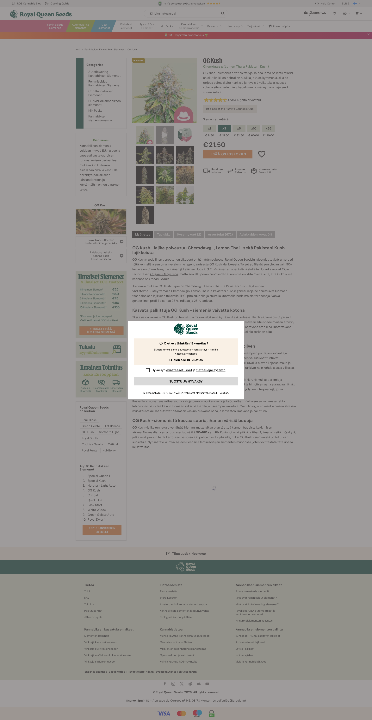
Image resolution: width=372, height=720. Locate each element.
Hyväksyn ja (189, 370)
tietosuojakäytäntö (211, 370)
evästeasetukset (179, 370)
